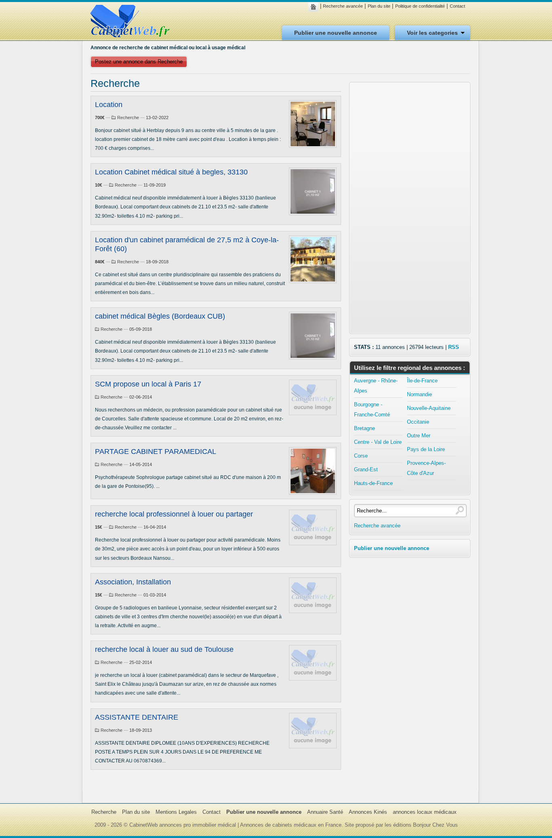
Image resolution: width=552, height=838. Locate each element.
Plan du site (379, 6)
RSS (453, 347)
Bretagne (364, 428)
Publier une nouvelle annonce (335, 32)
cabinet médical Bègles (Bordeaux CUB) (160, 316)
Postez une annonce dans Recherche (139, 62)
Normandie (419, 394)
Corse (361, 456)
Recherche (128, 117)
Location (108, 105)
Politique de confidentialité (420, 6)
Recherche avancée (343, 6)
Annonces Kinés (368, 812)
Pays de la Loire (426, 449)
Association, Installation (133, 582)
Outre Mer (418, 436)
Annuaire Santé (325, 812)
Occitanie (418, 422)
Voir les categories (432, 32)
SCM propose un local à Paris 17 (148, 384)
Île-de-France (422, 381)
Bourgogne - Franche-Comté (372, 409)
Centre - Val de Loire (378, 442)
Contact (457, 6)
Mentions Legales (176, 812)
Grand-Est (366, 469)
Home (315, 6)
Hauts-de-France (373, 483)
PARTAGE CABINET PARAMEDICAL (155, 451)
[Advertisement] (410, 208)
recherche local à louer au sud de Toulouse (164, 649)
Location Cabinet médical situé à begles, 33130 (171, 172)
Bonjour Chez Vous (435, 825)
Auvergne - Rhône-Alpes (376, 386)
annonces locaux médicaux (425, 812)
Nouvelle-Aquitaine (429, 408)
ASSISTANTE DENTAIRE (136, 717)
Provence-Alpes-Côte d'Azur (426, 468)
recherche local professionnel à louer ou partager (174, 514)
